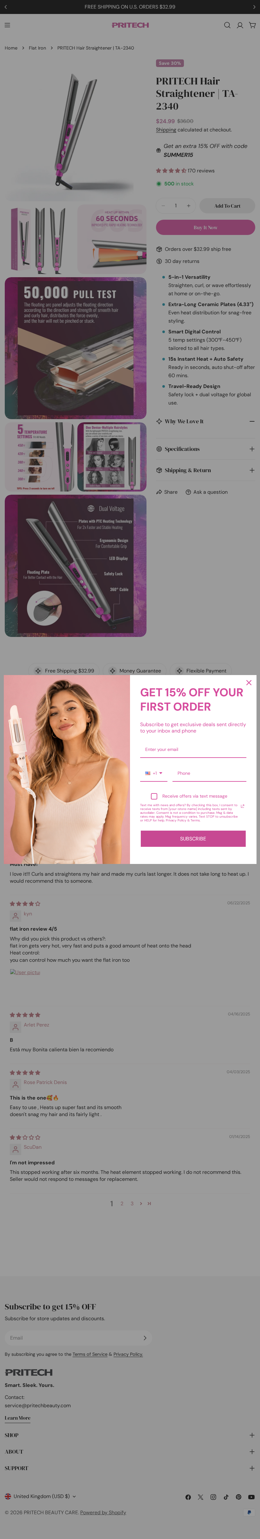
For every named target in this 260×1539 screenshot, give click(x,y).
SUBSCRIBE (193, 838)
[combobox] (153, 774)
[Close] (249, 682)
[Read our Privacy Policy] (242, 806)
